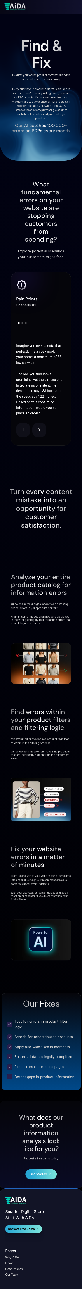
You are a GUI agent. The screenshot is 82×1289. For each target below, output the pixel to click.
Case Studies (14, 1269)
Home (9, 1263)
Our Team (11, 1275)
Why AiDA (12, 1257)
